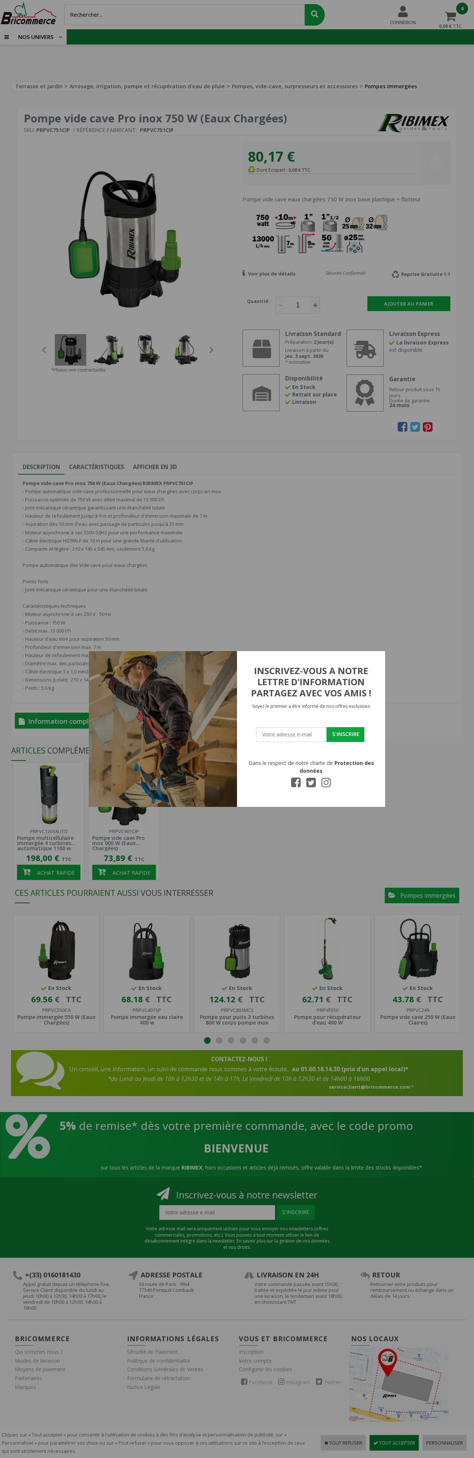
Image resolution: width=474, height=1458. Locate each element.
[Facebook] (296, 784)
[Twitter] (311, 784)
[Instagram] (326, 784)
